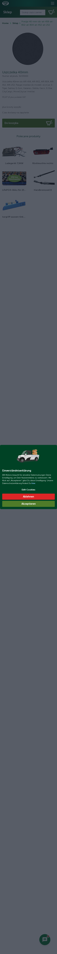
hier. (33, 483)
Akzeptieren (28, 503)
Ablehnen (28, 496)
